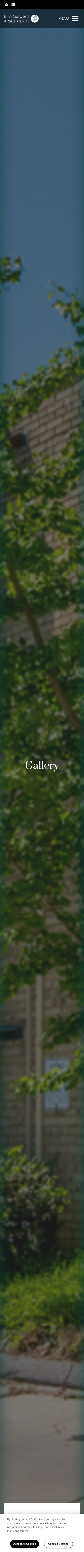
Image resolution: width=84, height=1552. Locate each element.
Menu (63, 18)
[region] (42, 1533)
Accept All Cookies (24, 1543)
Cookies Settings (58, 1543)
